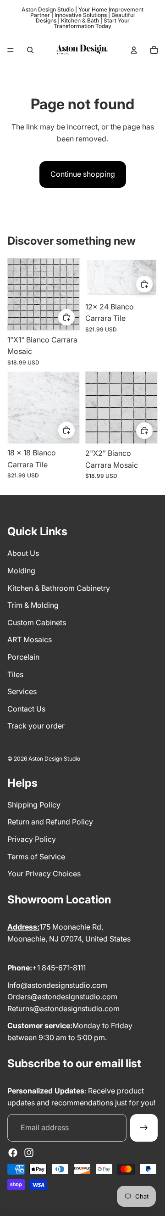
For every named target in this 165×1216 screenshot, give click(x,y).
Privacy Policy (31, 839)
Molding (21, 570)
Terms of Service (36, 856)
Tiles (15, 674)
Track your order (36, 725)
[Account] (134, 50)
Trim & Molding (33, 605)
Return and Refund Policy (50, 821)
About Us (23, 553)
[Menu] (10, 50)
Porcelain (23, 656)
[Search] (30, 50)
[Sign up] (144, 1128)
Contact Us (26, 708)
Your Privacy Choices (44, 873)
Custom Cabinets (36, 622)
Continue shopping (82, 174)
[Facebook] (12, 1152)
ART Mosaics (29, 639)
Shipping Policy (33, 804)
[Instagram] (28, 1152)
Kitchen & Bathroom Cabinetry (58, 588)
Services (22, 691)
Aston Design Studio (54, 758)
